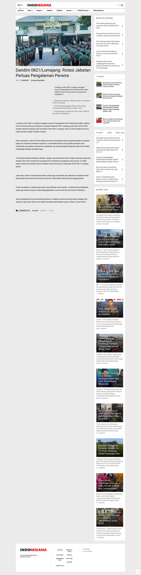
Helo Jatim (69, 558)
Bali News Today (69, 550)
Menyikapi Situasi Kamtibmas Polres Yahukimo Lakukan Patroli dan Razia (112, 84)
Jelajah (49, 10)
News (29, 10)
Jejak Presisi (60, 565)
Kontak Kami (99, 10)
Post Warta (87, 549)
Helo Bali (69, 562)
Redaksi (59, 10)
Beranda (59, 550)
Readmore (106, 224)
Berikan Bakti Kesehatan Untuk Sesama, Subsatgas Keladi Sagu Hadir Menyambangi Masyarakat (109, 378)
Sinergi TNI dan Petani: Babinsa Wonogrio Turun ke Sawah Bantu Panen (109, 207)
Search (68, 10)
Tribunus (69, 555)
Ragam (39, 10)
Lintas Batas (59, 555)
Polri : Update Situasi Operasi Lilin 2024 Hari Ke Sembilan (108, 312)
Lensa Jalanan (88, 551)
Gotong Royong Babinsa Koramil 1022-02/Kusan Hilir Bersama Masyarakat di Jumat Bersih (109, 518)
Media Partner (83, 10)
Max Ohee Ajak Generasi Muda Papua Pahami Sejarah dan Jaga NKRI (113, 121)
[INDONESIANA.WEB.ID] (39, 5)
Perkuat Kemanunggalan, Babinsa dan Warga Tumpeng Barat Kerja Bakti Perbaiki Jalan (69, 107)
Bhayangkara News (59, 559)
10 (100, 508)
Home (21, 10)
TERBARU (100, 77)
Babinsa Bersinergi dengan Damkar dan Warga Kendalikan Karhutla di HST (113, 96)
